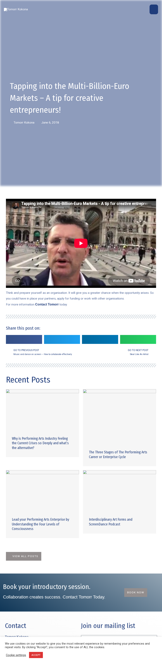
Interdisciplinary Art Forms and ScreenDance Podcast (110, 521)
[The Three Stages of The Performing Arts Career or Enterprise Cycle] (119, 416)
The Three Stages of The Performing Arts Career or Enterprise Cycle (118, 454)
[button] (24, 339)
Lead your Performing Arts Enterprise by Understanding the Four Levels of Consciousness (40, 524)
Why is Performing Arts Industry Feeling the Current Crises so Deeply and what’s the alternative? (40, 443)
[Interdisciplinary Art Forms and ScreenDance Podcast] (119, 490)
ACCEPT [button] (35, 655)
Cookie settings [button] (16, 655)
